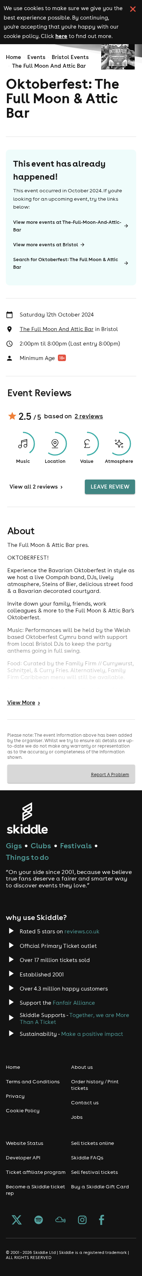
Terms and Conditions (33, 1081)
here (61, 35)
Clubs (41, 845)
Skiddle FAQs (87, 1157)
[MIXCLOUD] (60, 1220)
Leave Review (110, 486)
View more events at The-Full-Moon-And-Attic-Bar (67, 226)
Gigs (14, 845)
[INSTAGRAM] (82, 1220)
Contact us (85, 1102)
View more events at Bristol (45, 245)
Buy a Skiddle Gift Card (100, 1186)
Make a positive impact (92, 1033)
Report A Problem (110, 774)
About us (82, 1067)
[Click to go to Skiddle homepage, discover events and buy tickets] (27, 818)
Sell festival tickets (94, 1172)
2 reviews (89, 416)
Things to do (27, 857)
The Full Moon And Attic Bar (49, 65)
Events (36, 57)
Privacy (15, 1096)
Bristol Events (70, 57)
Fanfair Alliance (74, 1002)
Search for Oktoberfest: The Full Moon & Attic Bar (65, 263)
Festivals (76, 845)
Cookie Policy (23, 1110)
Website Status (24, 1143)
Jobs (77, 1117)
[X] (17, 1220)
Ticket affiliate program (36, 1172)
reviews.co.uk (81, 931)
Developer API (23, 1157)
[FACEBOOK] (101, 1220)
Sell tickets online (92, 1143)
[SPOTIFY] (39, 1220)
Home (13, 57)
